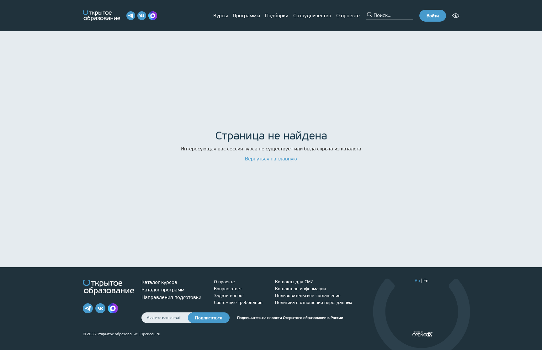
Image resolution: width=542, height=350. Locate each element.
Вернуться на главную (271, 159)
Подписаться (208, 318)
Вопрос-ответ (228, 288)
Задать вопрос (229, 295)
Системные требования (238, 302)
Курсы (220, 15)
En (425, 280)
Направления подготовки (171, 297)
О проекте (348, 15)
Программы (246, 15)
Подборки (276, 15)
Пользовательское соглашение (308, 295)
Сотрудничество (312, 15)
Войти (433, 15)
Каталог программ (162, 290)
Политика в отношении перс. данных (313, 302)
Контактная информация (300, 288)
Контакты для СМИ (294, 282)
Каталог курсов (159, 282)
